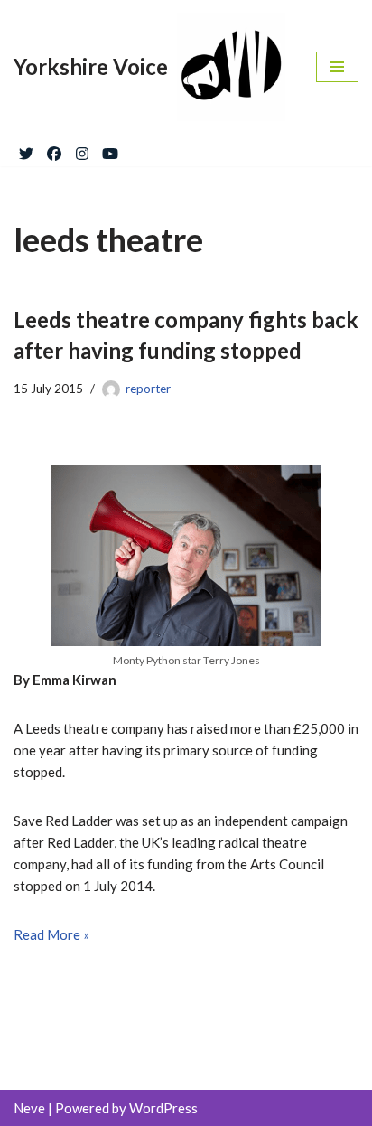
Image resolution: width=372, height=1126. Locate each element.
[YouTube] (110, 150)
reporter (148, 388)
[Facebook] (54, 150)
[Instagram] (82, 150)
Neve (29, 1108)
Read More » (51, 934)
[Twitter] (26, 150)
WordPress (163, 1108)
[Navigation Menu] (337, 67)
